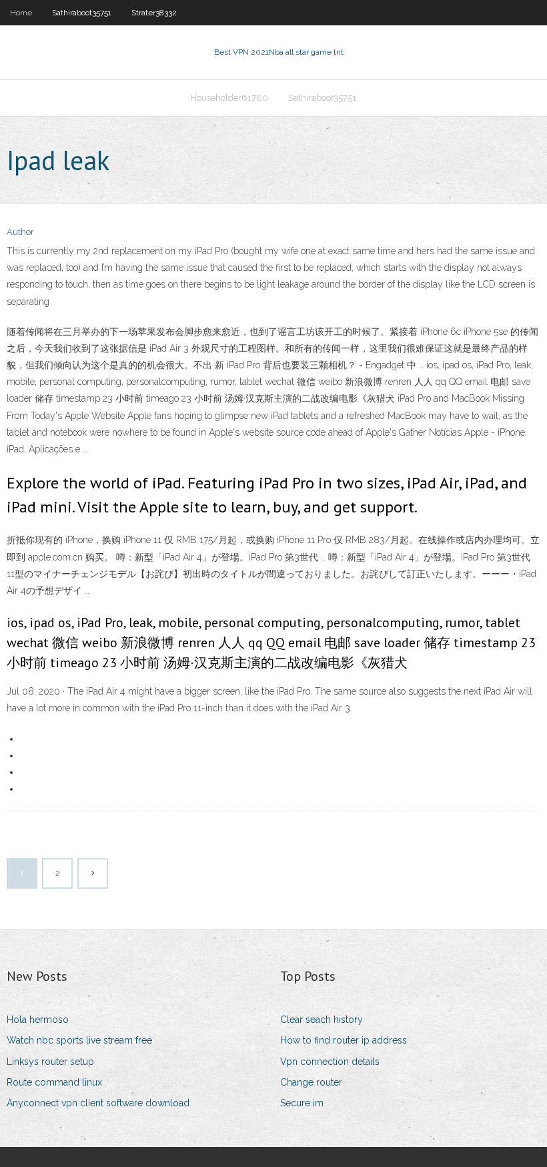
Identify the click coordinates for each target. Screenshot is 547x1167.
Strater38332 (154, 12)
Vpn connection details (330, 1061)
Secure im (302, 1103)
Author (20, 232)
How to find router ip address (343, 1040)
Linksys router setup (50, 1061)
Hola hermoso (38, 1019)
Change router (311, 1082)
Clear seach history (321, 1019)
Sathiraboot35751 (81, 12)
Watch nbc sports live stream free (79, 1040)
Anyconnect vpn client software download (98, 1103)
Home (21, 12)
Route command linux (54, 1082)
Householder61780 (229, 98)
